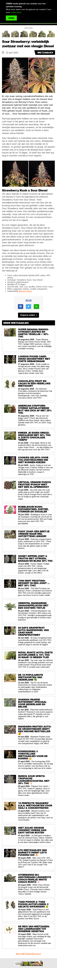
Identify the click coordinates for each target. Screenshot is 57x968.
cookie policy (15, 12)
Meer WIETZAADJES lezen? (28, 954)
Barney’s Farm (25, 291)
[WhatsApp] (36, 306)
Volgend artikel (28, 315)
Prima (11, 18)
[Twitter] (28, 306)
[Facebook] (20, 306)
